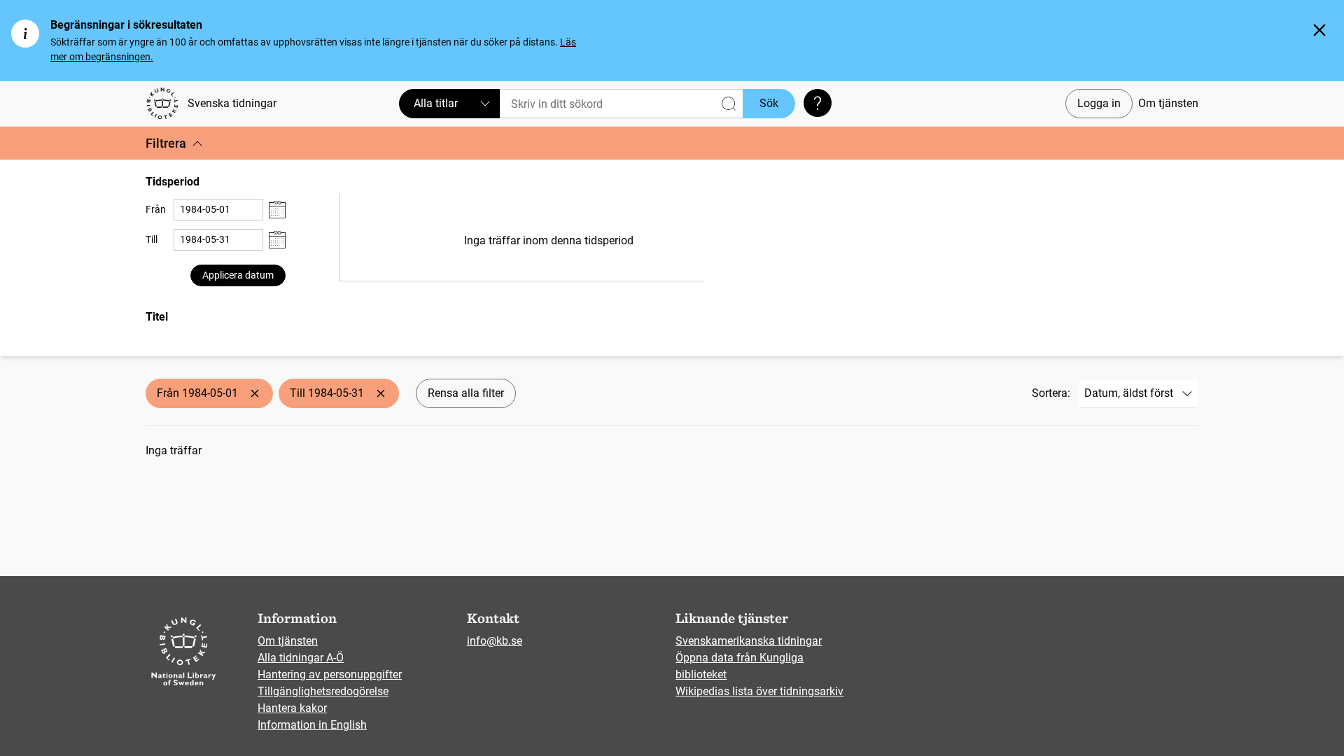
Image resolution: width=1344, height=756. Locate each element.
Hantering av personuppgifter (330, 674)
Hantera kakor (292, 708)
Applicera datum (238, 275)
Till (152, 239)
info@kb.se (494, 641)
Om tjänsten (1168, 103)
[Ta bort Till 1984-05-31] (381, 393)
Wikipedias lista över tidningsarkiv (760, 691)
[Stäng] (1319, 30)
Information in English (312, 725)
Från (156, 209)
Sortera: (1051, 393)
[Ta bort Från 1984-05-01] (255, 393)
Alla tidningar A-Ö (301, 657)
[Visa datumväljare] (277, 209)
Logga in (1099, 103)
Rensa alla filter (466, 393)
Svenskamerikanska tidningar (749, 641)
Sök (769, 103)
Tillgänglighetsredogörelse (323, 691)
